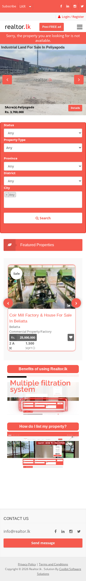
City (7, 188)
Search (45, 218)
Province (10, 158)
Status (9, 125)
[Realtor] (18, 26)
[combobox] (43, 199)
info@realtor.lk (17, 531)
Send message (43, 543)
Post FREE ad (51, 27)
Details (75, 108)
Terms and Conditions (53, 564)
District (10, 173)
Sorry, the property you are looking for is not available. (43, 38)
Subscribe (9, 6)
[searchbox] (43, 202)
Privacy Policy (27, 564)
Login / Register (72, 16)
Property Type (15, 140)
